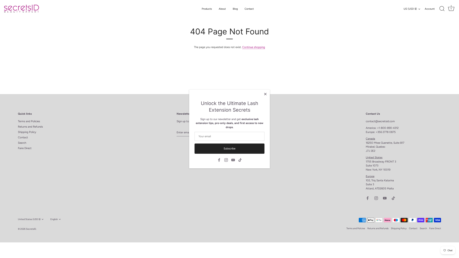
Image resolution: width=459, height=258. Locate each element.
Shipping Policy (27, 132)
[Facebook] (219, 159)
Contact (249, 8)
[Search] (442, 9)
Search (22, 142)
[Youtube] (233, 159)
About (222, 8)
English (54, 219)
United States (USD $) (29, 219)
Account (430, 8)
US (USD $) (410, 8)
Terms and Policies (29, 121)
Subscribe (229, 148)
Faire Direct (25, 148)
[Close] (265, 94)
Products (207, 8)
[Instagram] (226, 159)
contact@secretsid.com (380, 121)
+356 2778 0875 (386, 132)
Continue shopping (253, 47)
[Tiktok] (240, 159)
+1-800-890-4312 (388, 128)
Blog (235, 8)
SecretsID (31, 229)
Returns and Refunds (30, 126)
